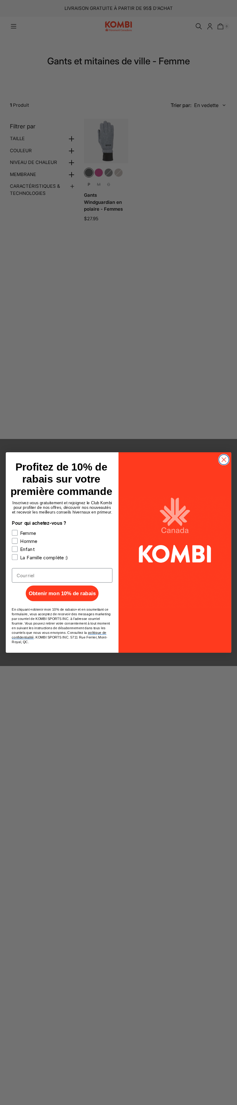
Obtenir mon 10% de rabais (62, 593)
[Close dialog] (224, 459)
